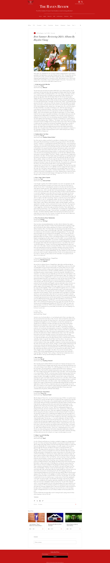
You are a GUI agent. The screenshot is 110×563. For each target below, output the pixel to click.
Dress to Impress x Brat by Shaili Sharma (72, 525)
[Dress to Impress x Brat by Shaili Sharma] (73, 517)
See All (81, 510)
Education (56, 25)
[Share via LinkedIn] (40, 500)
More (73, 25)
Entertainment (63, 25)
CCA (34, 25)
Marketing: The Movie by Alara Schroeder (55, 525)
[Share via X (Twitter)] (37, 500)
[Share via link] (42, 500)
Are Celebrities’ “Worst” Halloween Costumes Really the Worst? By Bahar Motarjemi (36, 525)
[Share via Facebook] (34, 500)
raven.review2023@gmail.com (79, 3)
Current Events (50, 25)
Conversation (39, 25)
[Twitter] (82, 2)
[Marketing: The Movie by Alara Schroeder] (55, 517)
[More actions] (75, 33)
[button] (80, 25)
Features (68, 25)
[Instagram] (79, 2)
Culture (45, 25)
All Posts (29, 25)
